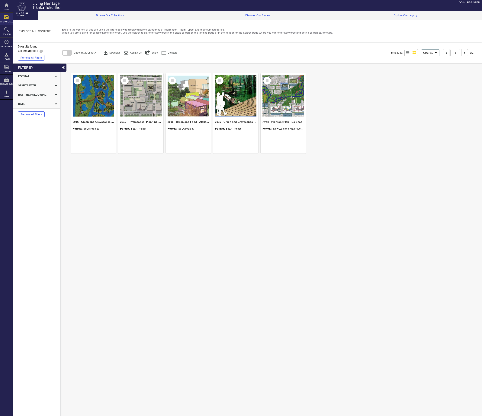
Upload (7, 72)
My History (6, 47)
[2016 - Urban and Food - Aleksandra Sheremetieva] (188, 96)
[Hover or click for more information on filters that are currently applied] (41, 50)
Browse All (6, 22)
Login (7, 59)
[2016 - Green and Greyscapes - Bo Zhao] (93, 96)
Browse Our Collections (110, 15)
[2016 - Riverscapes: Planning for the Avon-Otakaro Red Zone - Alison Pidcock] (141, 96)
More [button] (6, 96)
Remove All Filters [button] (31, 57)
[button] (132, 53)
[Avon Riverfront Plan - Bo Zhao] (283, 96)
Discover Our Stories (257, 15)
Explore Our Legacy (405, 15)
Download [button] (111, 53)
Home (6, 9)
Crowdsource (6, 84)
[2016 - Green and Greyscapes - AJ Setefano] (235, 96)
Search (7, 34)
